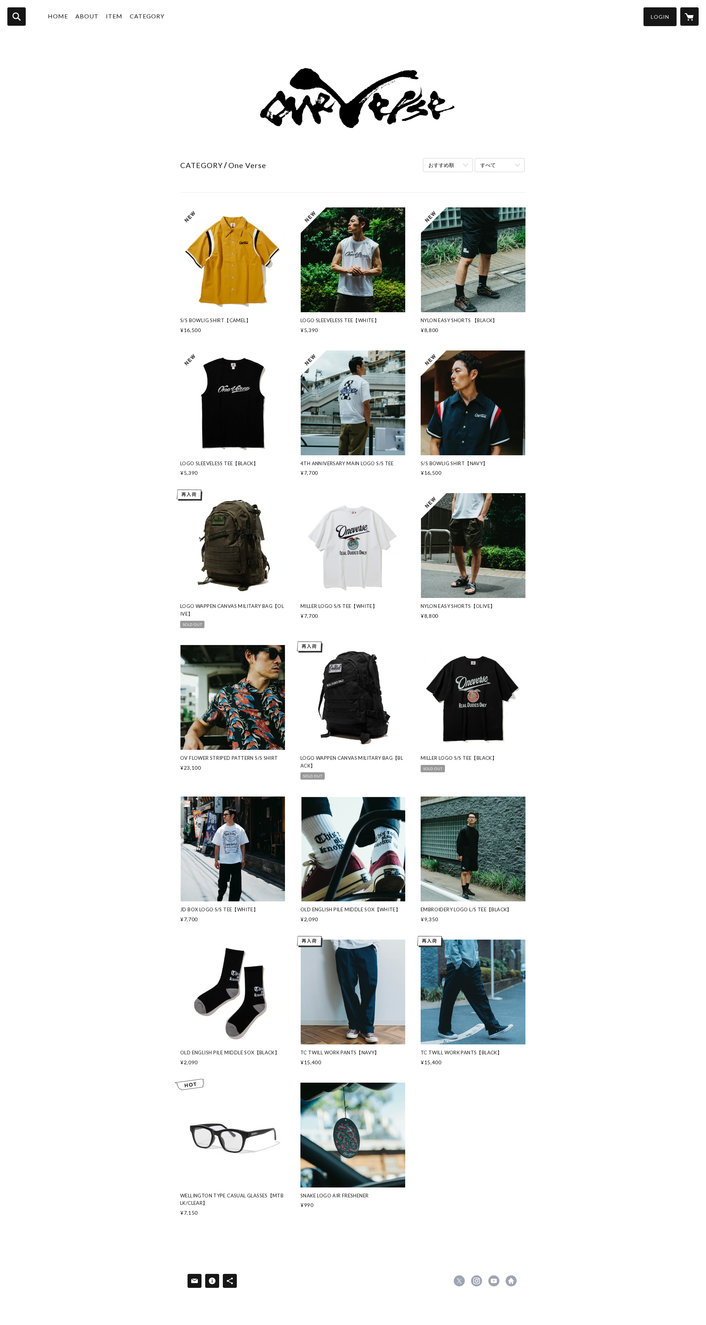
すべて (488, 165)
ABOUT (87, 16)
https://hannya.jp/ (511, 1280)
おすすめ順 (441, 165)
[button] (660, 16)
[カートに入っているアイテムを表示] (689, 16)
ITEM (114, 16)
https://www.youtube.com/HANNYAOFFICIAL (493, 1280)
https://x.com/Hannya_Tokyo (459, 1280)
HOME (58, 16)
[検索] (16, 16)
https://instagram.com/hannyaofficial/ (476, 1280)
